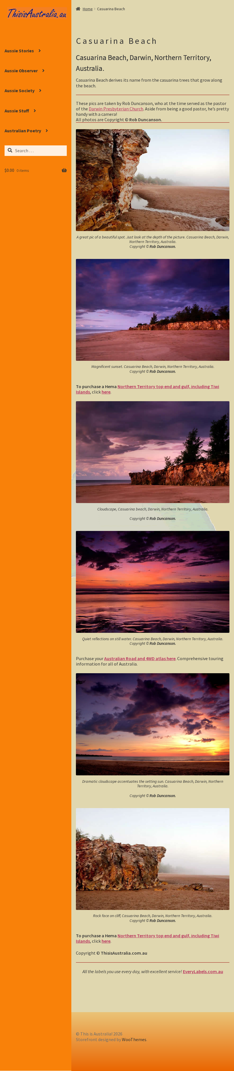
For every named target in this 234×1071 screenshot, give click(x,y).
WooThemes (134, 1039)
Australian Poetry (23, 130)
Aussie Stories (19, 50)
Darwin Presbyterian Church (116, 109)
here (106, 392)
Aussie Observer (21, 70)
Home (88, 8)
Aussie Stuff (17, 111)
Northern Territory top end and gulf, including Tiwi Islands (147, 389)
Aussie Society (20, 90)
